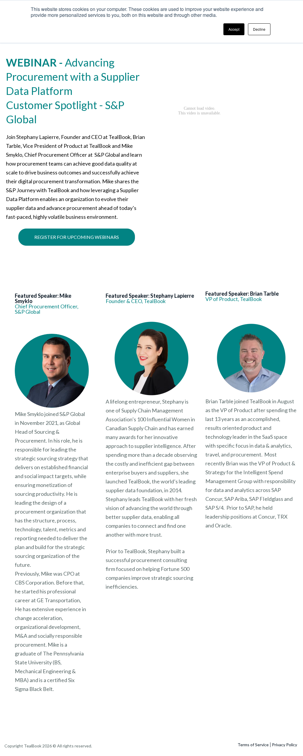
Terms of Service (253, 744)
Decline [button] (259, 29)
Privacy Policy (284, 744)
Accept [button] (233, 29)
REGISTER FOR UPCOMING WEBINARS (76, 237)
